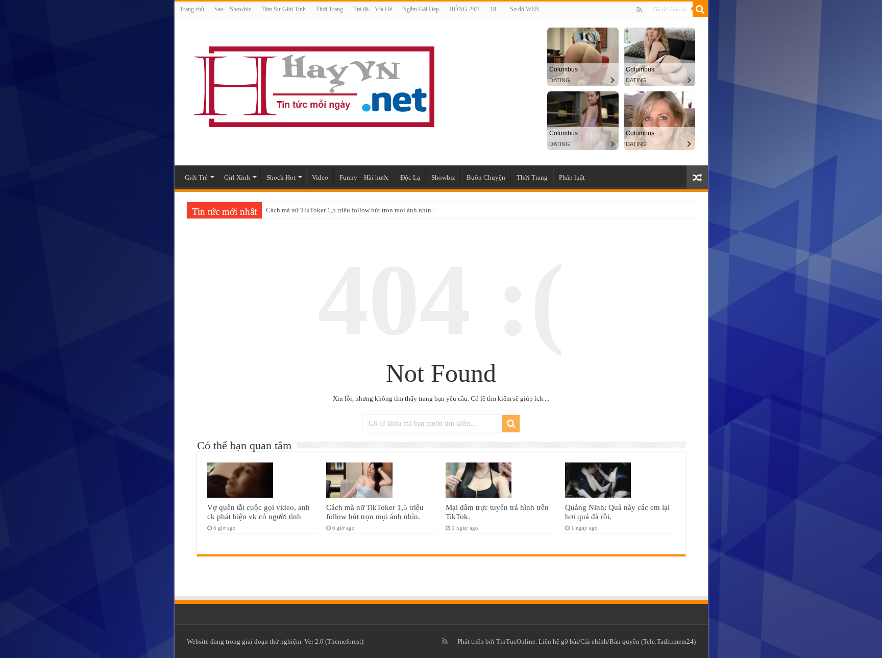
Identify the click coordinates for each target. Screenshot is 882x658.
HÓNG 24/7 (464, 9)
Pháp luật (572, 177)
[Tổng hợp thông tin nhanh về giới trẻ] (312, 84)
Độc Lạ (410, 177)
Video (320, 177)
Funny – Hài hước (364, 177)
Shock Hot (281, 177)
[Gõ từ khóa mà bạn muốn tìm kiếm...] (700, 9)
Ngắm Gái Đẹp (420, 9)
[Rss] (639, 10)
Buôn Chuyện (486, 177)
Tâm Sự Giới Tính (283, 9)
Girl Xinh (237, 177)
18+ (495, 9)
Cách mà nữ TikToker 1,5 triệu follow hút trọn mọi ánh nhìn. (349, 210)
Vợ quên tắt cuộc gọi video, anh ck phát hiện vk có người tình (258, 512)
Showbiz (443, 177)
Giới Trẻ (196, 177)
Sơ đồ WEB (524, 9)
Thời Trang (329, 9)
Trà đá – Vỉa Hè (372, 9)
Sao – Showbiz (232, 9)
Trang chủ (192, 9)
